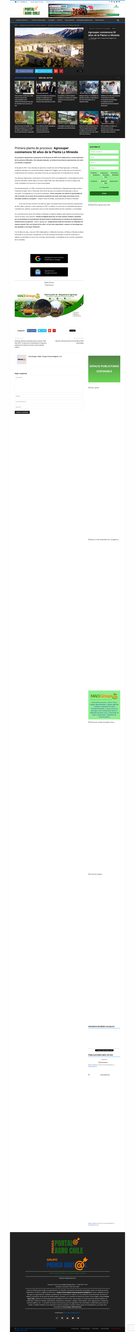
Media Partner (99, 20)
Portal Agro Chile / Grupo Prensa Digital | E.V (103, 38)
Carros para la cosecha (98, 702)
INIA (59, 93)
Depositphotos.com (93, 1225)
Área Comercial (69, 20)
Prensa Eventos (105, 1328)
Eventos (59, 20)
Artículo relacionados (26, 78)
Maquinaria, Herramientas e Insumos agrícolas (99, 28)
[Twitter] (117, 1)
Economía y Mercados (42, 93)
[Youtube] (119, 1)
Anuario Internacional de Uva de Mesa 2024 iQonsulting (69, 342)
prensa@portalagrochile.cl (72, 1313)
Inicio (16, 25)
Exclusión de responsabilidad (37, 1328)
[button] (118, 20)
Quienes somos (50, 1)
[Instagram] (112, 1)
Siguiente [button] (81, 304)
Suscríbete (51, 20)
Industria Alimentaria (106, 93)
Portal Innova (75, 1328)
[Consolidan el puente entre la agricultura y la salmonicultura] (67, 117)
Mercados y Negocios (42, 123)
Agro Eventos (18, 93)
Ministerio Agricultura (85, 93)
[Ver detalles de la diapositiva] (49, 305)
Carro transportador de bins (107, 711)
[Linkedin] (114, 1)
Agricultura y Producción (107, 123)
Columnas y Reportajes (38, 20)
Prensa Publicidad (56, 1273)
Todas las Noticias (21, 20)
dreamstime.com (92, 1066)
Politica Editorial (51, 1328)
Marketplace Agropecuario (85, 20)
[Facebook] (109, 1)
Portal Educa (95, 1328)
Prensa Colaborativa (69, 1273)
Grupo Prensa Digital (22, 1328)
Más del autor (46, 78)
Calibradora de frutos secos (99, 713)
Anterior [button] (17, 304)
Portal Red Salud (85, 1328)
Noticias (114, 28)
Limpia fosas (101, 715)
